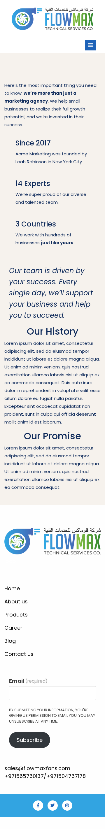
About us (16, 601)
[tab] (90, 45)
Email (28, 680)
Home (12, 588)
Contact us (19, 654)
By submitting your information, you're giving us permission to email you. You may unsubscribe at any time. (52, 715)
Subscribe (30, 740)
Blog (10, 640)
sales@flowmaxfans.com (37, 768)
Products (16, 614)
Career (13, 627)
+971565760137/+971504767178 (45, 776)
